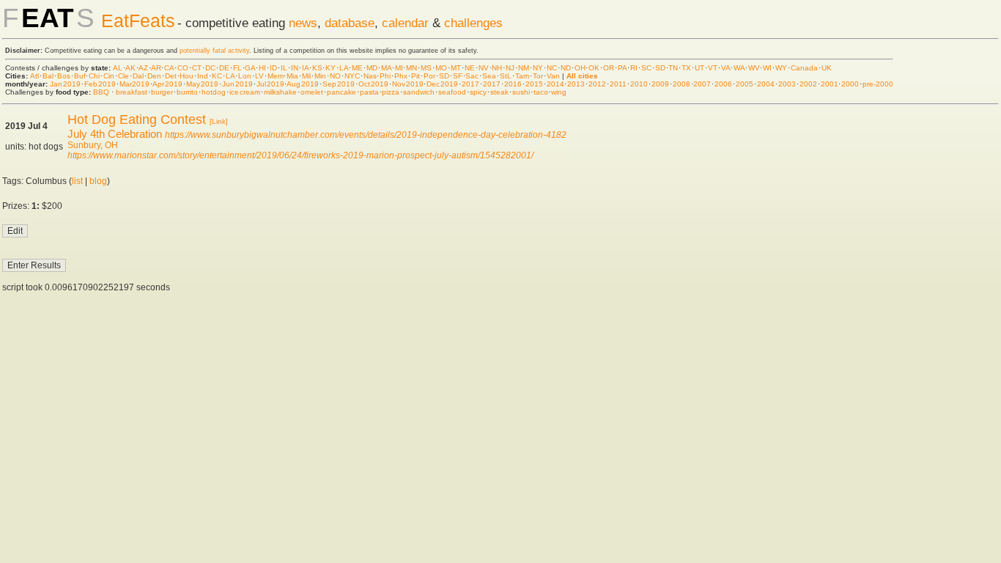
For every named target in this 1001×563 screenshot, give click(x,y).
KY (330, 68)
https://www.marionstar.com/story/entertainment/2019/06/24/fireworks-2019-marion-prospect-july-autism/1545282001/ (300, 155)
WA (739, 68)
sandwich (419, 92)
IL (284, 68)
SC (646, 68)
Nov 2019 (408, 84)
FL (237, 68)
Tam (522, 76)
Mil (306, 76)
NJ (510, 68)
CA (169, 68)
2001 (829, 84)
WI (767, 68)
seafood (452, 92)
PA (622, 68)
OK (593, 68)
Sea (489, 76)
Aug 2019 (303, 84)
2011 (618, 84)
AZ (143, 68)
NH (497, 68)
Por (429, 76)
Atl (34, 76)
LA (343, 68)
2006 (723, 84)
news (303, 22)
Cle (123, 76)
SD (660, 68)
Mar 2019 (134, 84)
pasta (369, 92)
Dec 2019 (442, 84)
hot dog (214, 92)
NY (538, 68)
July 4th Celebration (114, 134)
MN (411, 68)
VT (712, 68)
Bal (48, 76)
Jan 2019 (65, 84)
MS (426, 68)
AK (130, 68)
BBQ (101, 92)
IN (294, 68)
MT (456, 68)
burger (162, 92)
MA (386, 68)
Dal (138, 76)
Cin (108, 76)
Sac (472, 76)
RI (634, 68)
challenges (473, 22)
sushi (521, 92)
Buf (80, 76)
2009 (660, 84)
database (349, 22)
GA (250, 68)
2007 (702, 84)
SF (457, 76)
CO (182, 68)
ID (273, 68)
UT (699, 68)
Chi (94, 76)
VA (725, 68)
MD (371, 68)
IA (305, 68)
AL (117, 68)
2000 (850, 84)
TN (673, 68)
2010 (639, 84)
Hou (186, 76)
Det (171, 76)
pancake (341, 92)
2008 (681, 84)
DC (210, 68)
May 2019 (202, 84)
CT (197, 68)
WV (754, 68)
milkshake (280, 92)
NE (470, 68)
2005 (744, 84)
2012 (597, 84)
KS (317, 68)
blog (98, 181)
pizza (390, 92)
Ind (202, 76)
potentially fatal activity (214, 50)
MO (441, 68)
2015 (534, 84)
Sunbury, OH (92, 145)
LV (259, 76)
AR (156, 68)
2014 (555, 84)
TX (686, 68)
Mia (292, 76)
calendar (405, 22)
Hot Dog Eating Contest (136, 119)
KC (217, 76)
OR (608, 68)
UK (826, 68)
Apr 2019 (167, 84)
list (77, 181)
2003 (787, 84)
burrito (187, 92)
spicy (478, 92)
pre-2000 (878, 84)
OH (580, 68)
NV (484, 68)
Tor (538, 76)
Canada (804, 68)
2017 (470, 84)
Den (154, 76)
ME (357, 68)
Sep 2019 (338, 84)
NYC (352, 76)
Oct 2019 (373, 84)
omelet (311, 92)
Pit (415, 76)
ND (566, 68)
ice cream (244, 92)
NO (335, 76)
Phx (400, 76)
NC (552, 68)
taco (540, 92)
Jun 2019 (237, 84)
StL (505, 76)
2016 (513, 84)
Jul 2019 (270, 84)
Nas (370, 76)
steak (499, 92)
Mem (275, 76)
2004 (766, 84)
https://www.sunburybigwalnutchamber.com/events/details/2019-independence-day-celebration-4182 (365, 135)
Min (320, 76)
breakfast (131, 92)
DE (224, 68)
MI (399, 68)
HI (262, 68)
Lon (244, 76)
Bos (63, 76)
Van (553, 76)
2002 (808, 84)
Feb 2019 (100, 84)
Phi (385, 76)
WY (781, 68)
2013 (576, 84)
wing (558, 92)
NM (523, 68)
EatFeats (138, 20)
